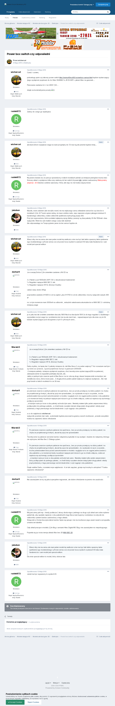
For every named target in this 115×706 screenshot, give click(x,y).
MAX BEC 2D (68, 533)
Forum (15, 17)
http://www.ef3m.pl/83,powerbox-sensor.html (75, 77)
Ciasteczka (66, 683)
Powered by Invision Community (57, 688)
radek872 (16, 111)
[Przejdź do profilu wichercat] (9, 61)
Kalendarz (37, 12)
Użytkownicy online (28, 17)
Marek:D (16, 347)
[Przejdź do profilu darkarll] (16, 280)
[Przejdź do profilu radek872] (16, 119)
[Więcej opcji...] (108, 70)
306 (17, 230)
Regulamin (52, 17)
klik (80, 180)
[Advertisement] (57, 104)
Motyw (56, 683)
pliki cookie (35, 696)
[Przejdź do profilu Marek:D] (16, 355)
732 (17, 291)
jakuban (16, 210)
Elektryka (27, 63)
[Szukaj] (107, 12)
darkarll (16, 272)
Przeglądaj (11, 12)
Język (47, 683)
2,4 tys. (17, 131)
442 (17, 91)
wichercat (22, 60)
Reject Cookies (33, 702)
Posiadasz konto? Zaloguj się (81, 4)
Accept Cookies (16, 702)
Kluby (7, 17)
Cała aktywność (24, 12)
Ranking (42, 17)
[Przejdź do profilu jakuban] (16, 218)
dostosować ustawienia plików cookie (91, 696)
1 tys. (17, 367)
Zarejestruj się (103, 4)
